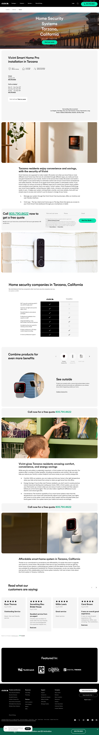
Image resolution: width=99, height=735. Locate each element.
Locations (8, 9)
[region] (17, 729)
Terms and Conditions (24, 719)
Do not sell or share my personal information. (9, 720)
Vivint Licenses (46, 719)
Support (43, 692)
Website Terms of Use (54, 719)
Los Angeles (53, 110)
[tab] (64, 356)
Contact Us (43, 695)
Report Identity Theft (87, 695)
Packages (14, 3)
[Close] (6, 728)
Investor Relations (59, 708)
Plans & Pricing (39, 3)
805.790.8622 (12, 79)
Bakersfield (68, 112)
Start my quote (22, 99)
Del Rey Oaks (80, 112)
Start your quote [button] (49, 42)
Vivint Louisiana (28, 702)
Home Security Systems (14, 692)
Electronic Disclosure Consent (53, 220)
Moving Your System (45, 697)
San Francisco (72, 110)
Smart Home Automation (15, 701)
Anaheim (74, 112)
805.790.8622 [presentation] (90, 4)
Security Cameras (13, 695)
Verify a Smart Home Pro (87, 690)
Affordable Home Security (15, 704)
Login (73, 3)
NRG (26, 708)
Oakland (62, 112)
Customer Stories (59, 706)
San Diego (60, 110)
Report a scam (87, 699)
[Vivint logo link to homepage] (4, 3)
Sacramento (83, 110)
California (14, 9)
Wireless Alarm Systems (14, 706)
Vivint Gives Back (59, 704)
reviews (15, 635)
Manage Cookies (45, 704)
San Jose (65, 110)
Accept (27, 728)
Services (30, 3)
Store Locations (58, 697)
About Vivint (57, 692)
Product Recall (40, 719)
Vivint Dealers (28, 704)
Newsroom (57, 699)
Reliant (26, 706)
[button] (39, 627)
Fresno (78, 110)
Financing (27, 695)
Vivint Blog (27, 692)
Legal (36, 719)
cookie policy (15, 728)
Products (22, 3)
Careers (56, 701)
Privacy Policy (31, 719)
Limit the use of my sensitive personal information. (27, 720)
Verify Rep (43, 701)
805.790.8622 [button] (12, 92)
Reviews (57, 695)
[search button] (78, 3)
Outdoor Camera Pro (14, 699)
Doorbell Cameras (13, 697)
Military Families (44, 699)
